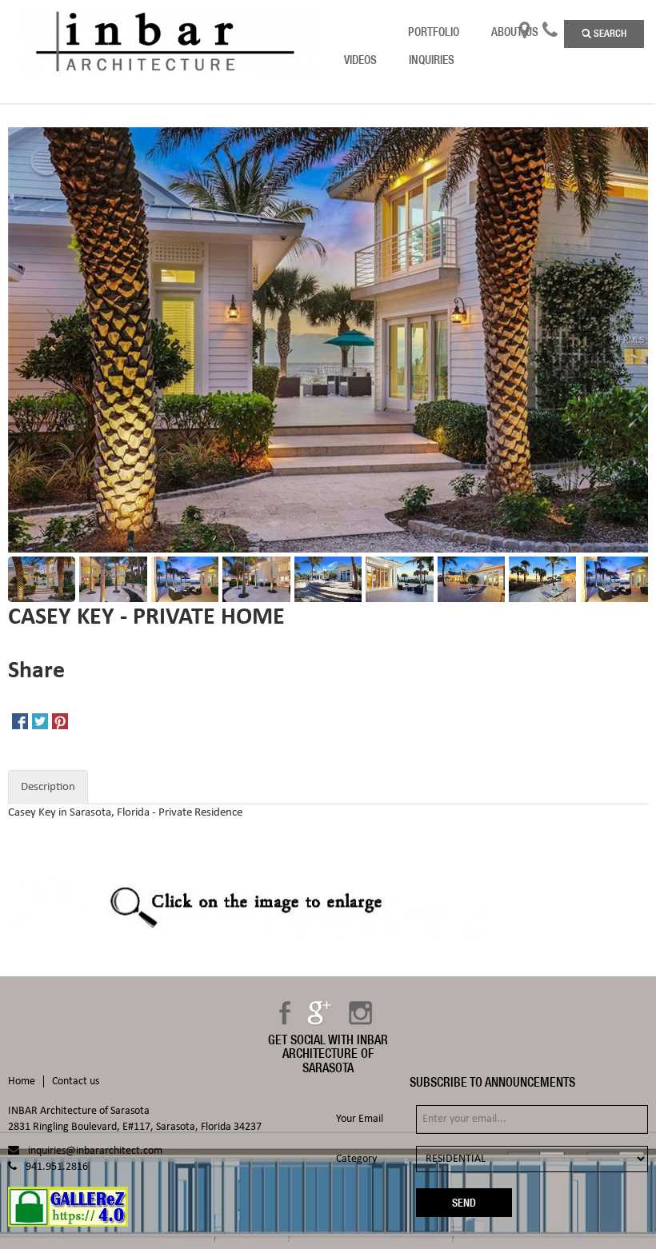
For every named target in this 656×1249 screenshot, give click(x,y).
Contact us (75, 1081)
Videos (360, 59)
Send (464, 1202)
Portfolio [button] (433, 31)
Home (21, 1081)
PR (576, 31)
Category (356, 1159)
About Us (514, 31)
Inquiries (431, 59)
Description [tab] (48, 787)
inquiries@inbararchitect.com (95, 1151)
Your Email (359, 1119)
